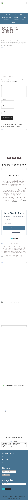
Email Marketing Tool (16, 232)
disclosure (9, 45)
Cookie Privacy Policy (7, 456)
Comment (4, 85)
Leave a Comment (21, 35)
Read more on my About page (18, 200)
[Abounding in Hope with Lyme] (14, 441)
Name (3, 99)
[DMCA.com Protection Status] (14, 239)
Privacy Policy (5, 459)
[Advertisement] (14, 368)
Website (3, 111)
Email (3, 105)
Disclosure (4, 463)
